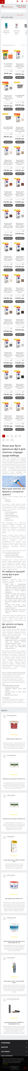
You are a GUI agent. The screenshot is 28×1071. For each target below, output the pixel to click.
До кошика (8, 77)
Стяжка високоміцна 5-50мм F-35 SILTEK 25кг (14, 860)
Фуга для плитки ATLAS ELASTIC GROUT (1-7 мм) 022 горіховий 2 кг (8, 193)
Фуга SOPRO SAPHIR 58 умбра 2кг (19, 96)
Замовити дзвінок (22, 7)
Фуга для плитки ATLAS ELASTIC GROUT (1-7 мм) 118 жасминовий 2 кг (8, 290)
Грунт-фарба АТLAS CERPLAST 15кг (14, 898)
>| (12, 440)
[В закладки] (12, 51)
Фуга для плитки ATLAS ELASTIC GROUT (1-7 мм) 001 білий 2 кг (19, 66)
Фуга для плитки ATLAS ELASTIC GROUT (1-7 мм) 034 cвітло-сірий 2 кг (19, 225)
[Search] (25, 10)
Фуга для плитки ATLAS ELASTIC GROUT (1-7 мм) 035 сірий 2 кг (8, 97)
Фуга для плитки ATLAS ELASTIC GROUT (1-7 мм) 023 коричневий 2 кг (19, 193)
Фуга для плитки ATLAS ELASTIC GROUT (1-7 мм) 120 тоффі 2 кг (19, 290)
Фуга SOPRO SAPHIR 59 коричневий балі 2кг (8, 128)
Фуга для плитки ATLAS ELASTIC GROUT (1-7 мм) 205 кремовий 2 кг (8, 418)
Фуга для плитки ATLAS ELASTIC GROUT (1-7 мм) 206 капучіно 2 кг (19, 418)
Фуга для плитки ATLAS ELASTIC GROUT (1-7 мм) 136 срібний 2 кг (8, 354)
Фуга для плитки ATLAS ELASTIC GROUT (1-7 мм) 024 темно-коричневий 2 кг (8, 226)
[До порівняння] (12, 53)
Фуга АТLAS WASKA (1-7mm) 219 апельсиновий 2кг (8, 65)
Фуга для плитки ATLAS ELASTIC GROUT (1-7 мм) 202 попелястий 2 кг (19, 354)
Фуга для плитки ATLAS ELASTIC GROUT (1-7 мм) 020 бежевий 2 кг (19, 162)
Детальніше (5, 1063)
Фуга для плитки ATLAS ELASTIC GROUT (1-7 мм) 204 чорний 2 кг (19, 386)
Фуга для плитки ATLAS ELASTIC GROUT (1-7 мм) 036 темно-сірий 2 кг (8, 258)
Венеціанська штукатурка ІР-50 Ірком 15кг (14, 779)
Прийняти (14, 1068)
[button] (11, 2)
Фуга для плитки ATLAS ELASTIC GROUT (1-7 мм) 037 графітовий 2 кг (19, 258)
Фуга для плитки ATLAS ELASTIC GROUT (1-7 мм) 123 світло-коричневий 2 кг (8, 322)
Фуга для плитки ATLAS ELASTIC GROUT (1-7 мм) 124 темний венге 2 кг (19, 321)
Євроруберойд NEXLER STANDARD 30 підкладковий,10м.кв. (14, 1023)
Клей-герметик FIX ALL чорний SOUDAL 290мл (14, 981)
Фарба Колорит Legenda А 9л (14, 739)
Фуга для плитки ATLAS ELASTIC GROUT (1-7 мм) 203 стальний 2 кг (8, 386)
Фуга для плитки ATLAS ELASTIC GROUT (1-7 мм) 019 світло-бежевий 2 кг (8, 162)
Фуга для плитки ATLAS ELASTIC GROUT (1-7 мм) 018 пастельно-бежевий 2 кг (20, 129)
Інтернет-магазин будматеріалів (8, 15)
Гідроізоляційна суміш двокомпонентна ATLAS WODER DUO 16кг (14, 942)
